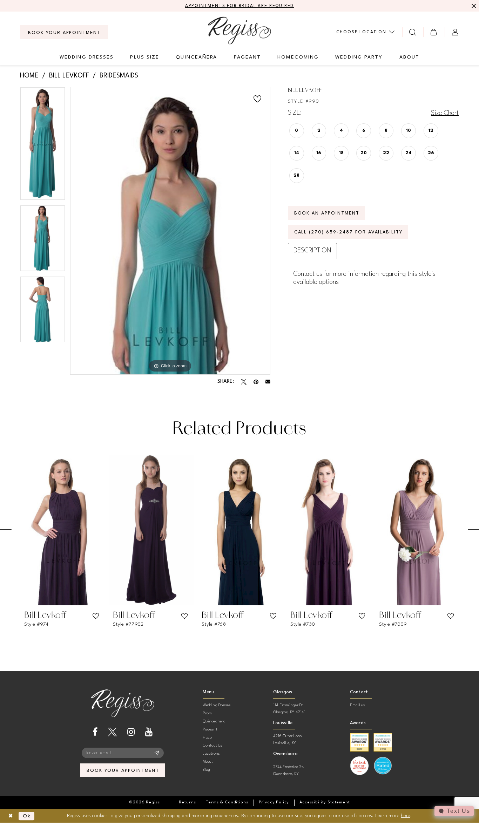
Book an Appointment (326, 213)
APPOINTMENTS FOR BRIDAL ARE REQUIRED (239, 6)
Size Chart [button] (445, 113)
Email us (357, 705)
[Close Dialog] (10, 816)
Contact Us (212, 746)
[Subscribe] (157, 753)
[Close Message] (472, 6)
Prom (207, 713)
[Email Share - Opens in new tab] (267, 381)
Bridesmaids (119, 76)
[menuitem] (64, 32)
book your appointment (123, 770)
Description (312, 250)
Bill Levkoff (69, 76)
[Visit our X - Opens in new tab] (112, 732)
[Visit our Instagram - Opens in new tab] (131, 732)
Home (29, 76)
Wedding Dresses (216, 705)
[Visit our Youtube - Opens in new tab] (149, 732)
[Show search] (413, 32)
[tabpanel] (42, 146)
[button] (434, 32)
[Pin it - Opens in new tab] (256, 382)
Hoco (207, 738)
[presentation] (62, 530)
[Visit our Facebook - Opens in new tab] (95, 732)
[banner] (239, 30)
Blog (206, 770)
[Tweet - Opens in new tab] (244, 382)
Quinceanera (214, 721)
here (405, 815)
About (208, 762)
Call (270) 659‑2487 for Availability (348, 232)
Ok (27, 816)
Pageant (210, 730)
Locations (211, 754)
